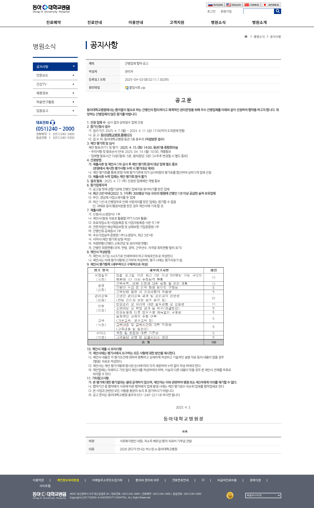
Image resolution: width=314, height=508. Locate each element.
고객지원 (177, 22)
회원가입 (226, 11)
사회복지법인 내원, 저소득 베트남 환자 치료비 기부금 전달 (156, 441)
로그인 (211, 11)
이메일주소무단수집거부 (107, 480)
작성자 (93, 71)
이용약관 (38, 480)
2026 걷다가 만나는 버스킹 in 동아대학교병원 (148, 449)
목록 (185, 431)
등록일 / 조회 (97, 79)
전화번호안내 (180, 480)
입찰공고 (42, 111)
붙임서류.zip (137, 88)
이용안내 (135, 22)
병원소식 (218, 22)
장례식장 (255, 480)
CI (203, 480)
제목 (91, 63)
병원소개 (259, 22)
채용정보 (42, 93)
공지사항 (42, 67)
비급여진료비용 (227, 480)
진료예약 (53, 22)
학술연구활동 (45, 102)
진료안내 (94, 22)
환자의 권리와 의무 (147, 480)
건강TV (41, 84)
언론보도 (42, 75)
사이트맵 (45, 486)
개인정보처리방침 (68, 480)
